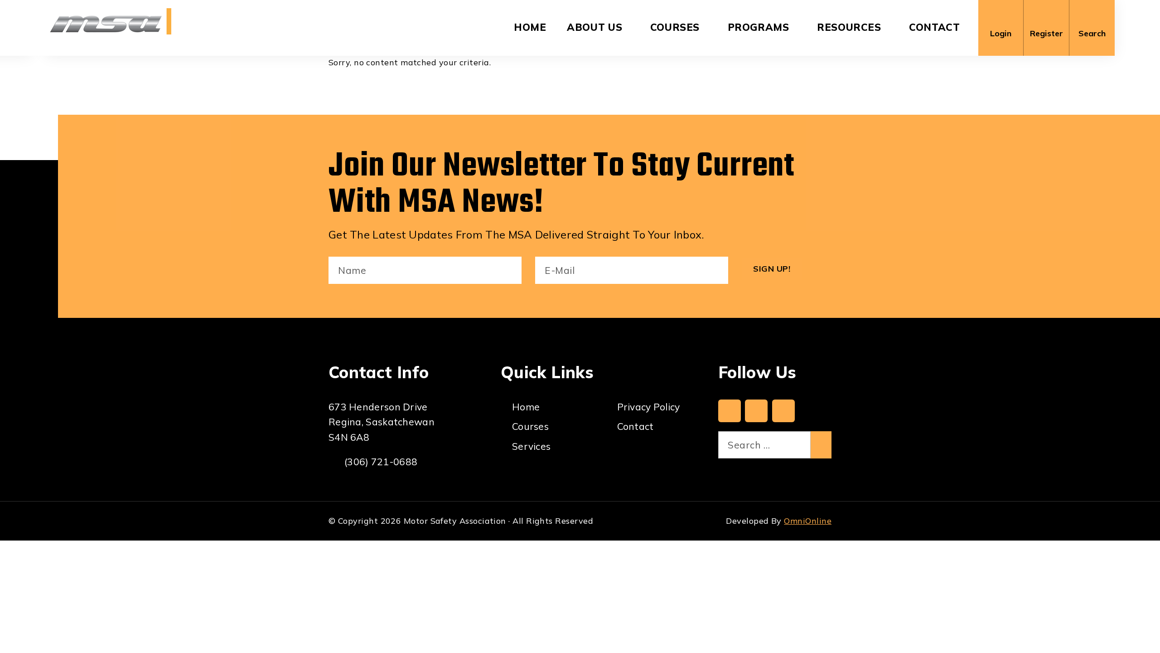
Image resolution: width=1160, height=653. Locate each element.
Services (531, 446)
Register (1046, 33)
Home (530, 27)
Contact (934, 27)
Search (1092, 33)
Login (1000, 33)
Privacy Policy (648, 407)
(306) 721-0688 (380, 462)
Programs (758, 27)
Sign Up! (771, 268)
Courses (675, 27)
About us (594, 27)
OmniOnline (807, 521)
